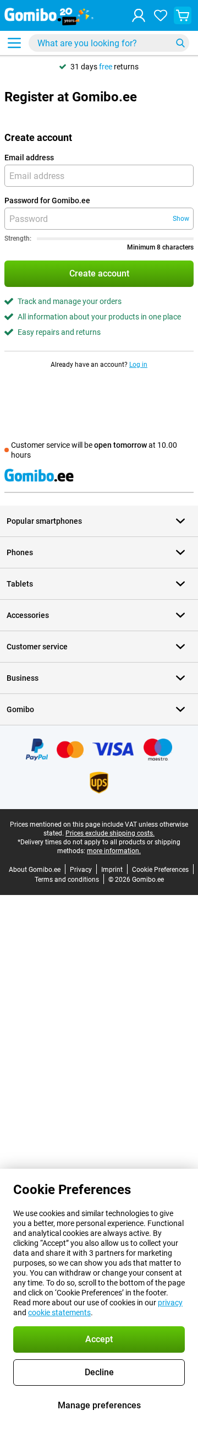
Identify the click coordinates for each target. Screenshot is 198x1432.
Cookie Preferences (160, 870)
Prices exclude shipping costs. (110, 833)
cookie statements (59, 1312)
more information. (114, 851)
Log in (138, 364)
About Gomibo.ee (35, 870)
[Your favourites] (161, 15)
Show (181, 219)
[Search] (180, 43)
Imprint (112, 870)
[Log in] (139, 15)
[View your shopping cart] (183, 15)
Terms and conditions (67, 879)
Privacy (81, 870)
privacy (170, 1302)
